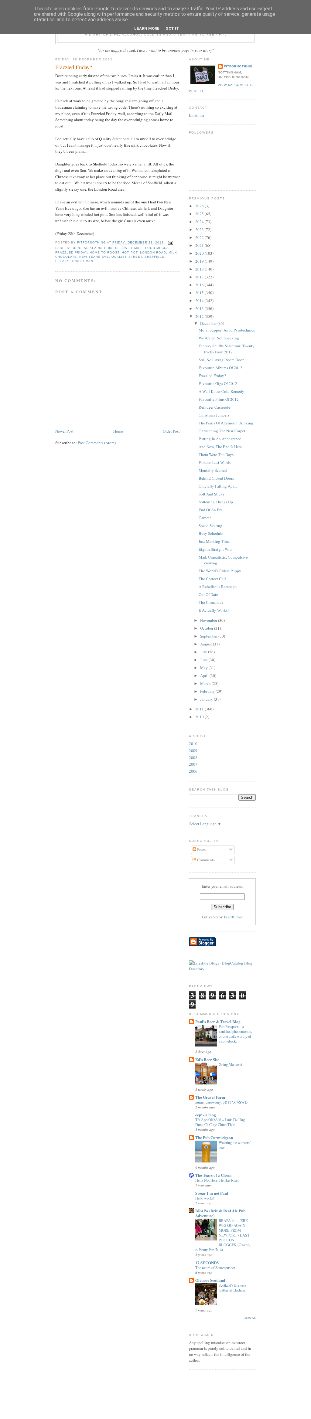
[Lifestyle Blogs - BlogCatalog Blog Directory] (222, 969)
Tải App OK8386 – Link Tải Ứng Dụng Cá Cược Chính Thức (220, 1122)
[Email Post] (170, 242)
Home (118, 431)
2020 (200, 253)
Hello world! (204, 1198)
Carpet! (205, 517)
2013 (200, 308)
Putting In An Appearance (220, 438)
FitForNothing (238, 66)
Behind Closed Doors (216, 478)
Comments (205, 860)
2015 (200, 292)
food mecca (157, 248)
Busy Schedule (211, 533)
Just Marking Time (214, 541)
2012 (200, 316)
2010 (200, 717)
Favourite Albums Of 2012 (220, 367)
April (205, 675)
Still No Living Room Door (221, 359)
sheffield (154, 256)
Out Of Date (208, 594)
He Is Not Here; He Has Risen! (218, 1180)
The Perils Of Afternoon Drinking (226, 423)
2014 (200, 300)
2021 (200, 245)
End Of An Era (210, 509)
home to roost (104, 252)
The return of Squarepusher (215, 1267)
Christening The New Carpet (222, 431)
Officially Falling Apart (218, 486)
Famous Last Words (215, 462)
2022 (200, 237)
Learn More (146, 28)
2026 (200, 206)
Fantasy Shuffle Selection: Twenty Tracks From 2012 (227, 349)
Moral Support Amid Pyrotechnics (227, 330)
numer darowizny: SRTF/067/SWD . (222, 1102)
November (209, 620)
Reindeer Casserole (214, 407)
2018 (200, 269)
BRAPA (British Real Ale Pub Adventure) (220, 1213)
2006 (193, 771)
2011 (200, 709)
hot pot (129, 252)
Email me (196, 115)
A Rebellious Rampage (218, 586)
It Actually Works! (214, 610)
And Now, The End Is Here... (221, 446)
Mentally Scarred (213, 470)
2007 (193, 764)
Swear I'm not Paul (211, 1193)
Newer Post (64, 431)
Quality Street (126, 256)
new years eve (94, 256)
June (204, 659)
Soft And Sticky (212, 494)
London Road (153, 252)
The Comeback (211, 602)
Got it (172, 28)
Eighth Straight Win (215, 549)
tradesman (82, 261)
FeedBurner (233, 917)
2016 (200, 285)
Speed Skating (210, 525)
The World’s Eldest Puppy (220, 570)
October (207, 628)
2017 (200, 277)
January (207, 699)
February (208, 691)
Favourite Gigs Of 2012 (218, 383)
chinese (112, 248)
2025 (200, 213)
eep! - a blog (205, 1115)
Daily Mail (132, 248)
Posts (201, 849)
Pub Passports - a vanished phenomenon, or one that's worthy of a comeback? (235, 1033)
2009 (193, 750)
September (209, 636)
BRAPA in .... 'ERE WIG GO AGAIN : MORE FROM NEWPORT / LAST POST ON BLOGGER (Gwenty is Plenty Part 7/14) (222, 1235)
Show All (250, 1318)
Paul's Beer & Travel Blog (218, 1021)
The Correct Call (212, 578)
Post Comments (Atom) (97, 442)
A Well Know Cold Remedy (221, 391)
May (204, 667)
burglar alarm (87, 248)
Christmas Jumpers (214, 415)
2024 (200, 221)
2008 (193, 757)
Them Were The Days (216, 454)
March (206, 683)
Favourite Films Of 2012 (219, 399)
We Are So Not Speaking (219, 338)
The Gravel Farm (210, 1097)
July (204, 652)
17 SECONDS (207, 1262)
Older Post (171, 431)
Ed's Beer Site (207, 1059)
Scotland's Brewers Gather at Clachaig (232, 1287)
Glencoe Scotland (210, 1280)
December (208, 323)
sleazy (62, 261)
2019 (200, 261)
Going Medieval (230, 1064)
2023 (200, 229)
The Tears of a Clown (213, 1175)
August (206, 644)
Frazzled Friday (71, 252)
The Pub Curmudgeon (214, 1137)
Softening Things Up (216, 502)
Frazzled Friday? (212, 375)
